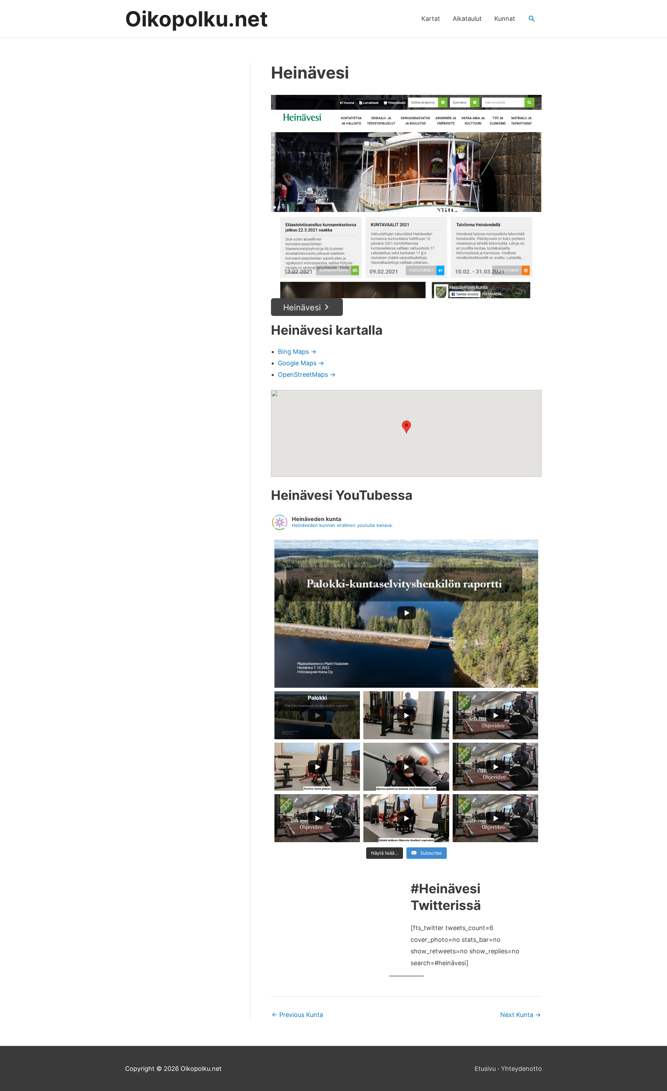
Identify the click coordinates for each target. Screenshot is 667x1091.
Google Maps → (301, 363)
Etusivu (485, 1068)
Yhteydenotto (521, 1068)
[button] (532, 19)
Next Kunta (520, 1015)
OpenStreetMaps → (307, 374)
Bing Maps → (297, 351)
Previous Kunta (297, 1015)
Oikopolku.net (196, 18)
